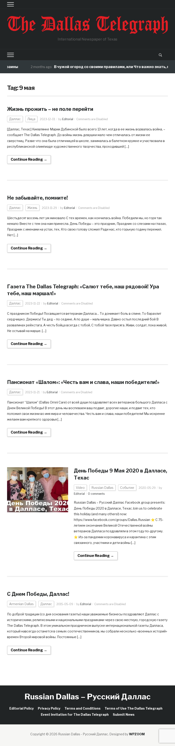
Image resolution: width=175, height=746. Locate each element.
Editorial (67, 119)
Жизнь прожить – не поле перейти (50, 109)
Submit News (123, 714)
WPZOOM (137, 734)
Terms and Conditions (82, 708)
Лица (31, 119)
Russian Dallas (102, 488)
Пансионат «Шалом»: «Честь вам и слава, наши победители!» (83, 382)
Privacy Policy (49, 708)
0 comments (96, 493)
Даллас (15, 119)
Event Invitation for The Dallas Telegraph (75, 714)
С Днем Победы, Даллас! (38, 594)
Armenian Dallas (21, 604)
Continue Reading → (29, 159)
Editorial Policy (21, 708)
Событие (127, 488)
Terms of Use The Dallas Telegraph (133, 708)
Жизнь (32, 208)
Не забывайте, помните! (37, 198)
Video (80, 488)
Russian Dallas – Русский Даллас (88, 696)
